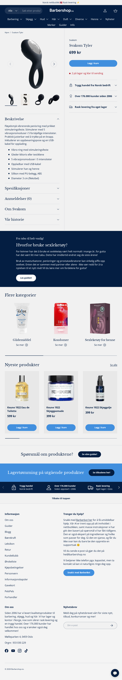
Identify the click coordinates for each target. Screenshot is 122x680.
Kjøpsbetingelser (14, 567)
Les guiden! (26, 277)
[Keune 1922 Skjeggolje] (100, 388)
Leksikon (9, 543)
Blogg (8, 531)
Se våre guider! (89, 454)
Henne (94, 19)
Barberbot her (84, 520)
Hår (54, 19)
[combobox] (23, 10)
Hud (42, 19)
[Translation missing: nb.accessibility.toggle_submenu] (21, 19)
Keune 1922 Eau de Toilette (18, 409)
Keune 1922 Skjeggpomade (55, 409)
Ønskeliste (10, 561)
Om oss (9, 520)
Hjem (7, 32)
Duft (65, 19)
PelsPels (9, 591)
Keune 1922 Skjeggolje (98, 407)
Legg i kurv (93, 63)
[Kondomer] (61, 318)
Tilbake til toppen (61, 498)
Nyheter (110, 19)
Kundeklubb (11, 555)
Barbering (13, 19)
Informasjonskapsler (16, 579)
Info (72, 25)
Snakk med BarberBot (79, 572)
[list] (32, 64)
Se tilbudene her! (101, 472)
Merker (51, 25)
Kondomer (61, 340)
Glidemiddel (22, 340)
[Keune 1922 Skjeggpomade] (61, 388)
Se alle (113, 365)
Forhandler (11, 597)
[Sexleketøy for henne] (100, 318)
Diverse (79, 19)
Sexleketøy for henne (100, 340)
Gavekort (10, 585)
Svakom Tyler (17, 32)
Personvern (11, 573)
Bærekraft (10, 537)
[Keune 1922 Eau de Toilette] (22, 388)
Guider (63, 25)
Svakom (73, 40)
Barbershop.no (17, 669)
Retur (8, 549)
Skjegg (29, 19)
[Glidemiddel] (22, 318)
